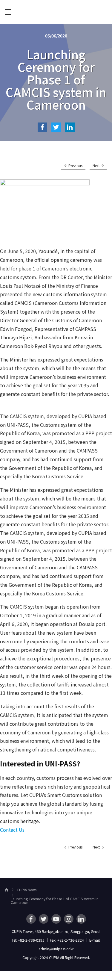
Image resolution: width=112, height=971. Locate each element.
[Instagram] (68, 919)
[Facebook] (31, 919)
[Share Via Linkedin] (70, 127)
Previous (74, 165)
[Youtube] (56, 919)
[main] (56, 451)
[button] (12, 829)
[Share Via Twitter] (56, 127)
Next (97, 165)
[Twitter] (43, 919)
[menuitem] (8, 12)
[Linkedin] (81, 919)
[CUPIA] (56, 12)
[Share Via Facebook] (42, 127)
